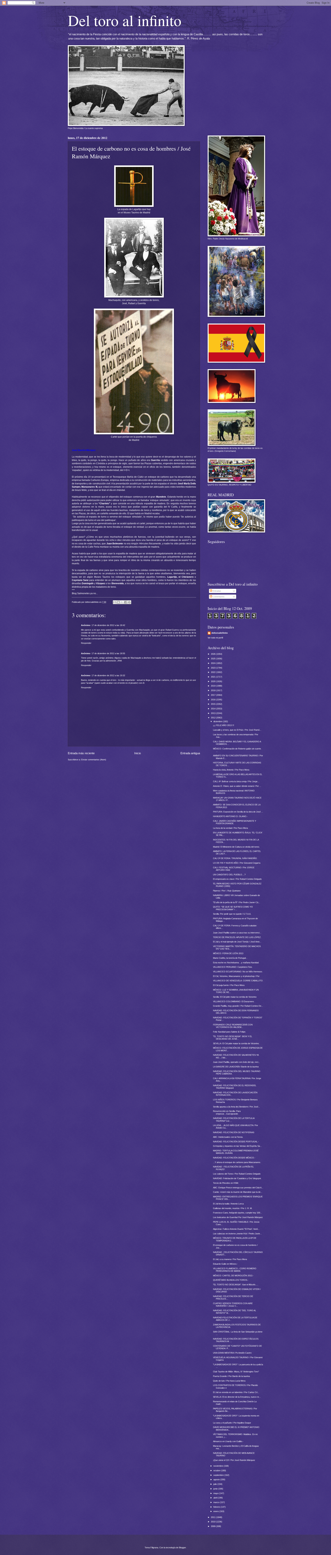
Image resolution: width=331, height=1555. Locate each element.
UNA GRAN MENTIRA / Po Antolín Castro (232, 1353)
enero (216, 1511)
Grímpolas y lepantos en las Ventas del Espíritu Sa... (237, 1146)
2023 (213, 668)
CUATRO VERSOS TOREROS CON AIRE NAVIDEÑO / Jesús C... (233, 1304)
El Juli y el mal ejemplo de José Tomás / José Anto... (237, 942)
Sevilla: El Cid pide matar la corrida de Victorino (234, 997)
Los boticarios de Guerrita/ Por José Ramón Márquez (238, 1217)
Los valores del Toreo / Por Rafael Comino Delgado (237, 1174)
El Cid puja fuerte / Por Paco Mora (228, 985)
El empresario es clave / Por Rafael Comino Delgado (237, 879)
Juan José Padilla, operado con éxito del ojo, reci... (236, 1062)
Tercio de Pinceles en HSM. (226, 1183)
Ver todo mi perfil (215, 638)
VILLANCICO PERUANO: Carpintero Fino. (232, 967)
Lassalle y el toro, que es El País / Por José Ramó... (237, 730)
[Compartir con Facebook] (126, 602)
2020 (213, 681)
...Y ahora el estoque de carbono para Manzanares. (237, 1162)
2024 (213, 663)
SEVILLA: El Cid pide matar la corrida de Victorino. (236, 1043)
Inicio (137, 753)
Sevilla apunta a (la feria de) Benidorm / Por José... (236, 1107)
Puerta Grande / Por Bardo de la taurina (231, 1376)
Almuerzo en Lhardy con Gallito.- (228, 1441)
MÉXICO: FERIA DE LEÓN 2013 (228, 953)
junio (215, 1489)
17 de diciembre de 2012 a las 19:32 (108, 675)
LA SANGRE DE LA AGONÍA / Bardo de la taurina (236, 1066)
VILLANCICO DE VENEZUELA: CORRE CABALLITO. (238, 980)
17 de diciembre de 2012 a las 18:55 (108, 653)
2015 (213, 704)
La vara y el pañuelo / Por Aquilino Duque (232, 1423)
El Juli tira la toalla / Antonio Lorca (228, 1204)
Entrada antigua (190, 753)
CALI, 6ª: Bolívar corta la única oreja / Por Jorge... (236, 781)
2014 (213, 708)
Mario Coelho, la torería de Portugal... (230, 958)
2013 (213, 713)
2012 (213, 717)
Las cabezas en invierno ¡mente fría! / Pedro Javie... (237, 1233)
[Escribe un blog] (118, 602)
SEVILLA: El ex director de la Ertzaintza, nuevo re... (237, 1397)
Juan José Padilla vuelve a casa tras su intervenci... (237, 933)
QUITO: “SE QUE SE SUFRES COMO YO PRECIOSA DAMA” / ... (233, 908)
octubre (217, 1470)
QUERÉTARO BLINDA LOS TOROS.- (230, 1280)
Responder (86, 643)
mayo (216, 1493)
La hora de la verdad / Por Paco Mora (230, 828)
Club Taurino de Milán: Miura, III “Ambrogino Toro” (236, 1371)
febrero (217, 1507)
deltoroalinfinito (219, 633)
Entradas (216, 591)
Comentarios (218, 597)
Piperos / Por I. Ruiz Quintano (227, 891)
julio (215, 1484)
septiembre (218, 1475)
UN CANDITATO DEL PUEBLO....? (229, 874)
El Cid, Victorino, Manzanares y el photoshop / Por (236, 976)
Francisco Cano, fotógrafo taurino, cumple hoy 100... (237, 1213)
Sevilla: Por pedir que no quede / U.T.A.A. (232, 914)
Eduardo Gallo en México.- (225, 1264)
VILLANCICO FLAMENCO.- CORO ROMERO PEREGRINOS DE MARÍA (234, 1269)
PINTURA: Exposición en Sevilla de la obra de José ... (238, 812)
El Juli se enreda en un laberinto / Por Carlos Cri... (236, 1392)
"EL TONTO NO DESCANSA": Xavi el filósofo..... (235, 1284)
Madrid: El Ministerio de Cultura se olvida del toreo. (236, 847)
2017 (213, 695)
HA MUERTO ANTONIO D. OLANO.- (230, 816)
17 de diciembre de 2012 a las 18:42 (108, 625)
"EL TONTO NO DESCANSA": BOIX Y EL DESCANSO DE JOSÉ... (232, 1037)
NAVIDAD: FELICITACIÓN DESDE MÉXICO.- (234, 1158)
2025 (213, 658)
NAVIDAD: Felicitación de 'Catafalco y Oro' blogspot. (237, 1178)
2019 (213, 686)
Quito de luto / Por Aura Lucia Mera (229, 1381)
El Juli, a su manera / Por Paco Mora (230, 1259)
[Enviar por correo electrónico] (115, 602)
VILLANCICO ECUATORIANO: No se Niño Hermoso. (238, 971)
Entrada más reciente (81, 753)
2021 (213, 677)
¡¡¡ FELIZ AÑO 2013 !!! (223, 725)
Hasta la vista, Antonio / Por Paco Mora (231, 770)
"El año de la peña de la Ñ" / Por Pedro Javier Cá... (236, 902)
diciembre (218, 721)
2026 (213, 654)
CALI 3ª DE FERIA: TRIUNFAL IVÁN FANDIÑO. (235, 858)
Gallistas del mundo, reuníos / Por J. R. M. (232, 1208)
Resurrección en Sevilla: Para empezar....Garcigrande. (227, 1112)
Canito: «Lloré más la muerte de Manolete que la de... (237, 1192)
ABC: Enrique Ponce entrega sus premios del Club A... (238, 1187)
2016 (213, 699)
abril (215, 1498)
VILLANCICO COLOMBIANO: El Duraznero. (233, 1001)
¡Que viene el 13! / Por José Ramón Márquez (234, 1460)
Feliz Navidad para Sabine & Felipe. (229, 1032)
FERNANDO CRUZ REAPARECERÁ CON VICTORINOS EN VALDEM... (233, 1026)
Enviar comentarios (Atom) (93, 759)
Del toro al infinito (124, 20)
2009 (213, 1526)
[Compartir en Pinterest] (129, 602)
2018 (213, 690)
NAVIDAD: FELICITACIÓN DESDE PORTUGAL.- (236, 1141)
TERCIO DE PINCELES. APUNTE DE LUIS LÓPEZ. (237, 937)
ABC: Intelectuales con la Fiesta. (228, 1137)
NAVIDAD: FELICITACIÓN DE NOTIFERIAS (233, 1132)
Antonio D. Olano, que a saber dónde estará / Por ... (237, 786)
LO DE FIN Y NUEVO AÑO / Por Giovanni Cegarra (236, 863)
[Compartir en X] (122, 602)
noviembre (218, 1466)
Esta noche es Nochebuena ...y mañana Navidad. (236, 962)
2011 (213, 1517)
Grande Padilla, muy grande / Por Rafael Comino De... (238, 1006)
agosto (216, 1479)
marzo (216, 1502)
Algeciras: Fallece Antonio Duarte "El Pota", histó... (236, 1229)
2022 (213, 672)
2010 (213, 1521)
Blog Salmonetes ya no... (85, 593)
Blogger (182, 1547)
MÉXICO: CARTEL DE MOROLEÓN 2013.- (233, 1275)
